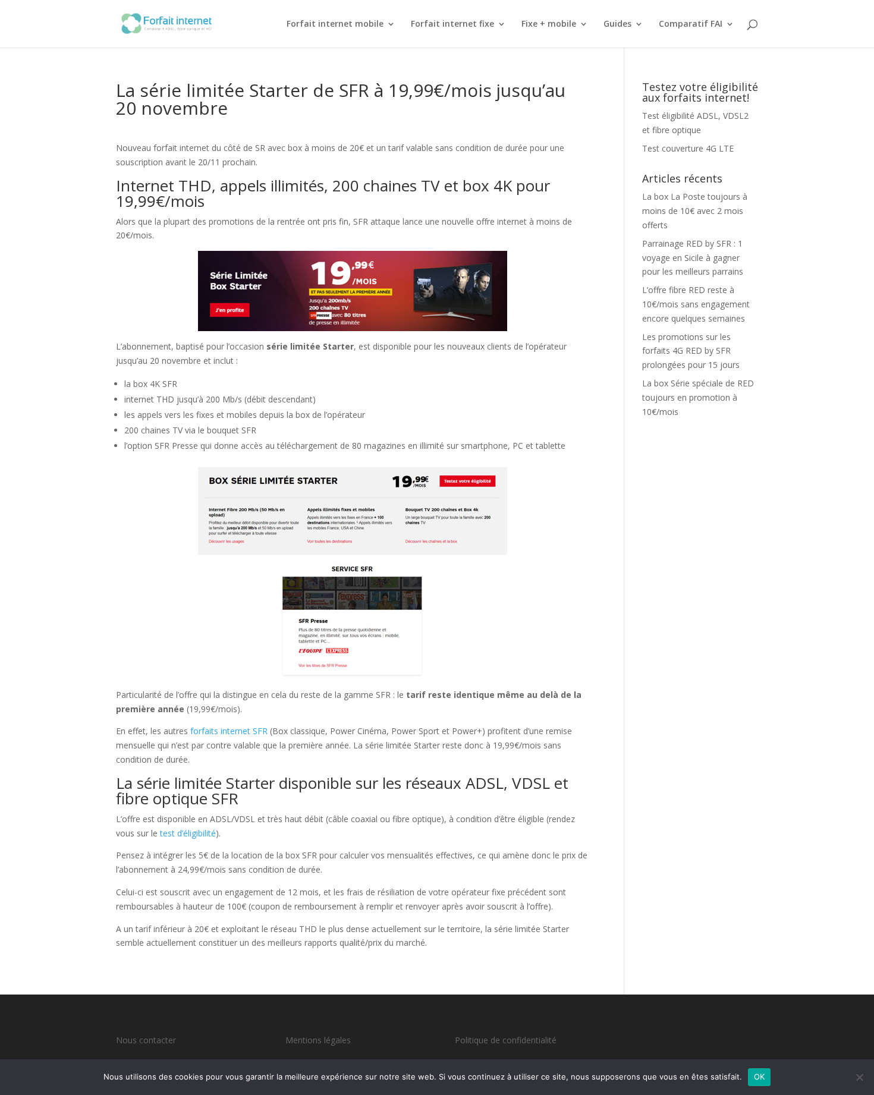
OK (759, 1076)
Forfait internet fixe (452, 24)
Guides (617, 24)
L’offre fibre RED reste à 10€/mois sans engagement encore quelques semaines (696, 304)
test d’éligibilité (188, 833)
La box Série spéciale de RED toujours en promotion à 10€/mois (698, 397)
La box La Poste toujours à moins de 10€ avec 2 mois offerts (694, 211)
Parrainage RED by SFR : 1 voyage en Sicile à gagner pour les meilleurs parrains (692, 258)
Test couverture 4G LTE (688, 148)
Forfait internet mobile (335, 24)
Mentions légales (318, 1040)
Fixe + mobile (548, 24)
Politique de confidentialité (506, 1040)
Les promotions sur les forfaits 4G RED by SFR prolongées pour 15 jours (691, 351)
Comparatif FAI (690, 24)
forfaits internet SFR (229, 731)
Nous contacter (146, 1040)
